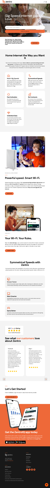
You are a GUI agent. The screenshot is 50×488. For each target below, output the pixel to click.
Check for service (25, 31)
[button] (4, 379)
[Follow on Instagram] (34, 470)
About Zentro (28, 462)
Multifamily (28, 460)
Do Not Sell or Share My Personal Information (13, 478)
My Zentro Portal (8, 471)
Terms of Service (8, 473)
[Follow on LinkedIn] (32, 470)
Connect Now (10, 250)
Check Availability (11, 397)
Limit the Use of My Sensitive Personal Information (14, 480)
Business (28, 458)
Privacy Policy (7, 475)
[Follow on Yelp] (29, 470)
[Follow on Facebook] (27, 470)
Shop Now (35, 43)
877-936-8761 (10, 460)
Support (6, 469)
